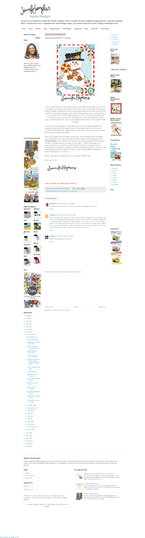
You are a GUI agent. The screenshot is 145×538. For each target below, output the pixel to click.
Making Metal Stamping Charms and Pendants (99, 474)
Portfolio (38, 28)
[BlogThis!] (79, 189)
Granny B (53, 215)
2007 (27, 446)
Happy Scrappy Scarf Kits (32, 351)
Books (86, 28)
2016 (27, 324)
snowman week (72, 191)
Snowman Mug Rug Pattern (33, 392)
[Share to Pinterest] (84, 189)
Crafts (114, 175)
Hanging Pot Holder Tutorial (33, 343)
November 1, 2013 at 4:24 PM (65, 203)
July (29, 413)
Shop (45, 28)
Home (24, 28)
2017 (27, 321)
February (31, 427)
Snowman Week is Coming (33, 401)
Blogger (47, 506)
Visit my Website (51, 183)
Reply (51, 209)
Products (115, 185)
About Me (28, 478)
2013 (27, 332)
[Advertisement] (75, 289)
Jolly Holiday (64, 191)
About (31, 28)
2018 (27, 318)
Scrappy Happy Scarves (91, 493)
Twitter (114, 44)
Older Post (102, 307)
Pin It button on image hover (9, 537)
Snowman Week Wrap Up (32, 375)
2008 (27, 444)
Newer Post (49, 307)
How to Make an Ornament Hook (33, 347)
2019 (27, 316)
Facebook (64, 151)
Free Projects (105, 28)
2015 (27, 327)
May (29, 419)
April (29, 421)
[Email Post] (73, 188)
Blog (67, 183)
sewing (114, 168)
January (30, 429)
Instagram (55, 151)
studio (114, 173)
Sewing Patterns (55, 28)
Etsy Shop (61, 183)
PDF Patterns (67, 28)
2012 (27, 433)
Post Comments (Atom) (61, 310)
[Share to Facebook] (82, 189)
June (29, 416)
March (30, 424)
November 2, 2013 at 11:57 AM (65, 215)
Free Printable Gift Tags (33, 368)
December (31, 334)
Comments (30, 489)
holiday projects (55, 191)
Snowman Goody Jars (32, 383)
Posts (28, 486)
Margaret (53, 203)
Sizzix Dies (94, 28)
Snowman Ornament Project (33, 379)
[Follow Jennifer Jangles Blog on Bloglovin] (119, 70)
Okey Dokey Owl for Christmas (32, 356)
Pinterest (115, 37)
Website (115, 35)
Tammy (52, 236)
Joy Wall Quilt (31, 371)
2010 (27, 438)
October (30, 405)
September (31, 408)
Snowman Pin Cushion (31, 388)
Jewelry (114, 171)
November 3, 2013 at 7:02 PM (64, 236)
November (31, 337)
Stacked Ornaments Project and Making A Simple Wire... (33, 362)
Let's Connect (30, 475)
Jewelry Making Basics (91, 484)
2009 (27, 441)
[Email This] (77, 189)
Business (115, 182)
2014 (27, 329)
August (30, 411)
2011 (27, 435)
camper (114, 180)
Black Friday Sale (32, 339)
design (114, 178)
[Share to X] (80, 189)
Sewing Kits (77, 28)
